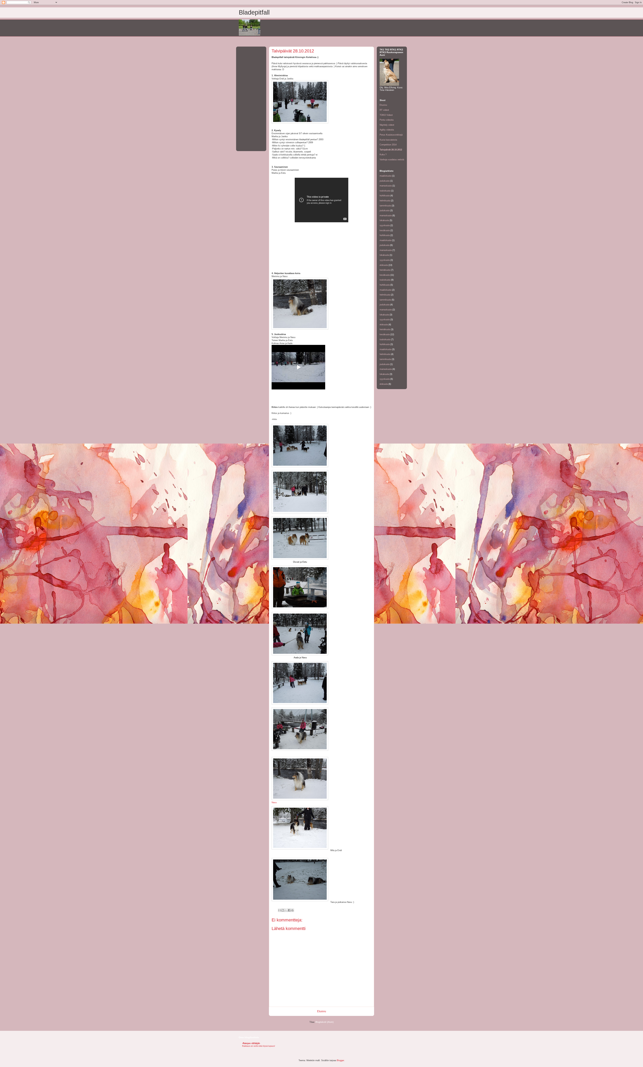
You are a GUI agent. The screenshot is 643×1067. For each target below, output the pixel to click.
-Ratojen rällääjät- (251, 1043)
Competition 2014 (388, 144)
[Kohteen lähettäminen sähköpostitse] (279, 910)
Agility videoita (387, 129)
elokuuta (384, 265)
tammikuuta (385, 205)
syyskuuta (385, 225)
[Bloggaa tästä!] (282, 910)
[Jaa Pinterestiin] (292, 910)
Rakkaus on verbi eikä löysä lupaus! (258, 1046)
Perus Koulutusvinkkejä (391, 135)
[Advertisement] (251, 98)
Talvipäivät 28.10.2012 (391, 149)
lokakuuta (384, 220)
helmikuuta (385, 200)
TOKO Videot (386, 115)
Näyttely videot (387, 125)
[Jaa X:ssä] (286, 910)
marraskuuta (386, 185)
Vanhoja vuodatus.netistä (392, 159)
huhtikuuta (385, 195)
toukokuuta (385, 190)
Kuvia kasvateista (388, 140)
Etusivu (321, 1011)
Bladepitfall (254, 12)
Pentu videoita (387, 120)
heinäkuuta (385, 270)
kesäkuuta (385, 230)
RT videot (384, 110)
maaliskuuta (385, 176)
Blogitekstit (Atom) (324, 1022)
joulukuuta (384, 181)
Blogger (340, 1060)
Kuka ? (383, 154)
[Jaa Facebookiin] (289, 910)
